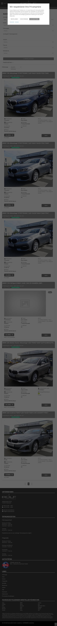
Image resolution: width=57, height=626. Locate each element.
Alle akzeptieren (34, 19)
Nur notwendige (24, 19)
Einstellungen (14, 19)
